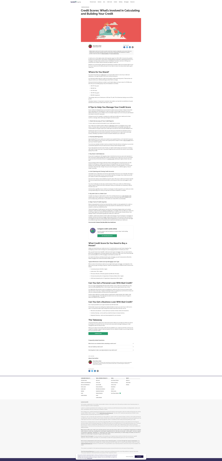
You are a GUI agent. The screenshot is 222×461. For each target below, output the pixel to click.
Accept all (139, 456)
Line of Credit (98, 384)
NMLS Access (113, 391)
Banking (120, 1)
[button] (111, 343)
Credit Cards (109, 1)
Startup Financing (99, 393)
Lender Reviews (84, 395)
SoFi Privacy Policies (115, 380)
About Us (128, 380)
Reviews (127, 384)
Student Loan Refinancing (86, 382)
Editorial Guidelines (105, 53)
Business (99, 1)
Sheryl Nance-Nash (97, 45)
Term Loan (98, 382)
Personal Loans (93, 1)
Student (115, 1)
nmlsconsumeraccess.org (86, 443)
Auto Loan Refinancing (85, 384)
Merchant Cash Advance (100, 388)
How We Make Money (114, 53)
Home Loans (83, 386)
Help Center (128, 382)
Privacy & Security (114, 382)
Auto (104, 1)
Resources (132, 1)
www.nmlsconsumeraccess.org (106, 413)
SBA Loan (98, 380)
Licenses (112, 388)
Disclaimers (113, 386)
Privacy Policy (89, 458)
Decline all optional (129, 456)
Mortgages (126, 1)
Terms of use (113, 384)
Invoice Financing (99, 386)
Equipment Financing (100, 391)
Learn (82, 393)
